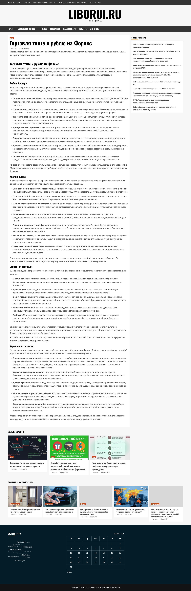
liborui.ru (95, 14)
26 (87, 562)
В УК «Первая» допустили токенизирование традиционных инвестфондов (151, 101)
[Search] (181, 28)
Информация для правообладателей (72, 2)
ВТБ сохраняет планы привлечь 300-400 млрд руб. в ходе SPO (157, 83)
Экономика (94, 28)
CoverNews (104, 587)
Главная (27, 2)
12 (87, 553)
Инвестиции (55, 28)
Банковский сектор (26, 28)
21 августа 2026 (93, 517)
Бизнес (43, 28)
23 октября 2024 (24, 48)
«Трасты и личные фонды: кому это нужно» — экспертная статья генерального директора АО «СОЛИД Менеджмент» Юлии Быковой (156, 74)
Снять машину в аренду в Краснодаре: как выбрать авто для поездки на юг (156, 52)
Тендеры (83, 28)
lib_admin (14, 469)
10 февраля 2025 (105, 472)
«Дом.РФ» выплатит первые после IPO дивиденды (154, 89)
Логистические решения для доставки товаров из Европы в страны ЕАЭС (157, 66)
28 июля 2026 (163, 519)
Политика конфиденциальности (44, 2)
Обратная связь (95, 2)
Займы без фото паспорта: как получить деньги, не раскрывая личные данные (154, 108)
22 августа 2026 (58, 514)
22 (112, 557)
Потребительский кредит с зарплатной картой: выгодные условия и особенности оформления (68, 466)
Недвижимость (69, 28)
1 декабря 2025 (23, 469)
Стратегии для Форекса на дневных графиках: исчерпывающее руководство (109, 466)
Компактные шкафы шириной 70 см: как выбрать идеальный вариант (153, 45)
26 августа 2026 (22, 514)
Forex (10, 28)
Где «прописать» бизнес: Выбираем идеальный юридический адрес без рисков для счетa (152, 59)
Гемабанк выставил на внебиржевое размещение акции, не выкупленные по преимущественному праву (157, 94)
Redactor (14, 48)
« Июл (69, 572)
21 (104, 557)
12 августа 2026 (128, 514)
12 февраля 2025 (64, 472)
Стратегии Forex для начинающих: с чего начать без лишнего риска (27, 464)
